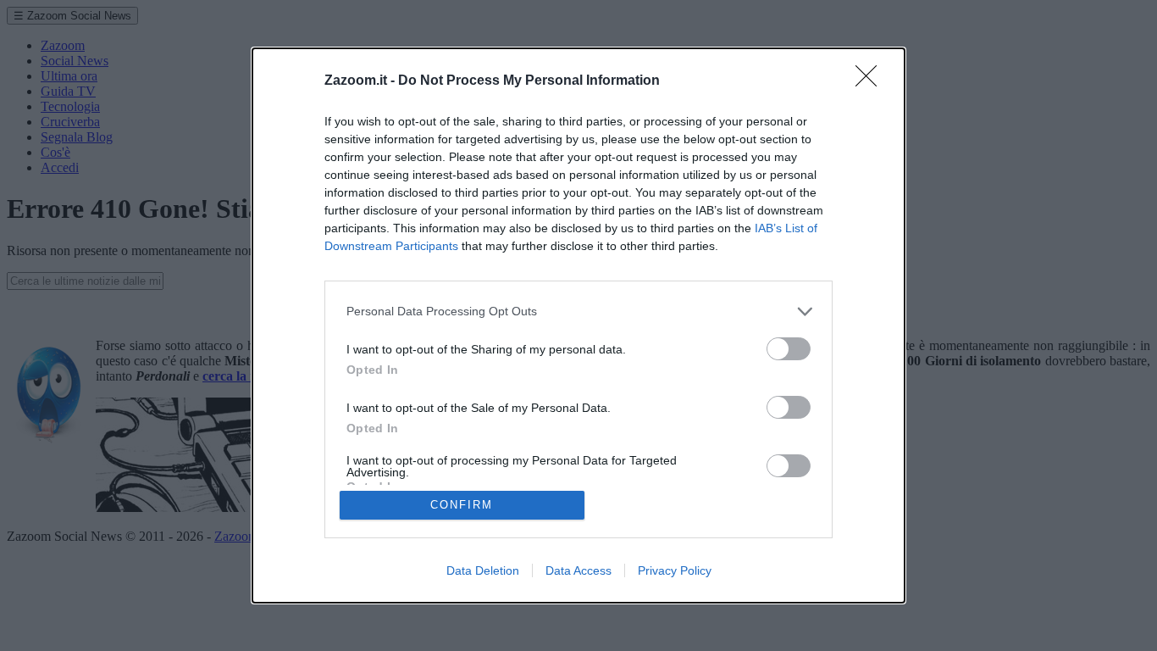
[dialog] (578, 325)
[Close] (871, 81)
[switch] (789, 348)
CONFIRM (461, 504)
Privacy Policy (674, 570)
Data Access (578, 570)
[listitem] (578, 311)
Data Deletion (482, 570)
